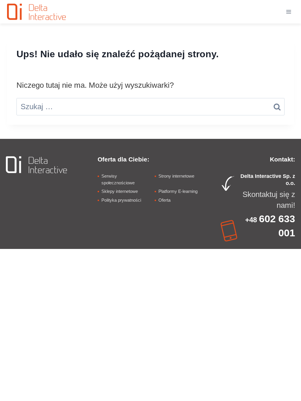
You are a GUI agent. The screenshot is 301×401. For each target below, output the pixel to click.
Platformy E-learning (178, 191)
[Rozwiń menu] (288, 11)
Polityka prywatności (121, 200)
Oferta (164, 200)
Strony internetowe (176, 175)
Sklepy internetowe (119, 191)
